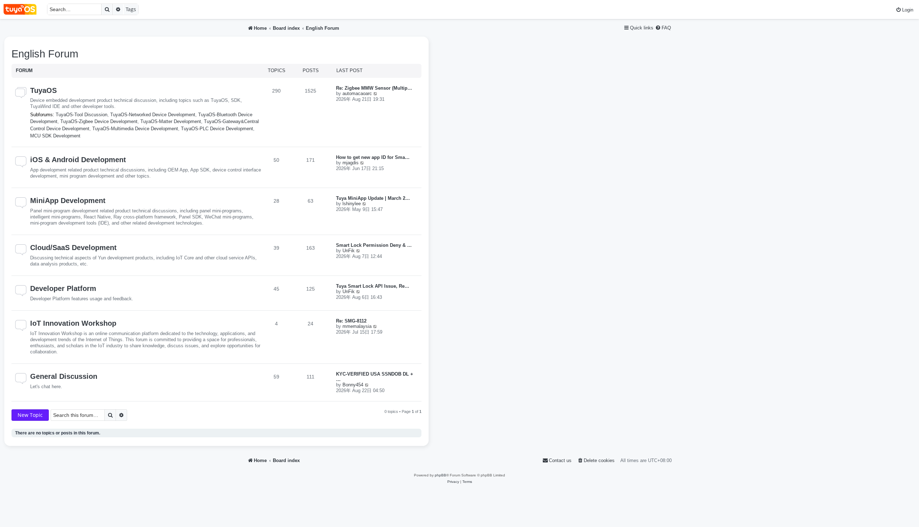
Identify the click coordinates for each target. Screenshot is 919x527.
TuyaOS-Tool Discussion (81, 114)
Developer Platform (63, 288)
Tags (131, 9)
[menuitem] (904, 10)
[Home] (23, 9)
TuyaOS (43, 90)
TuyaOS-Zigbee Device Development (98, 121)
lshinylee (351, 203)
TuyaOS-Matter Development (170, 121)
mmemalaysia (357, 326)
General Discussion (63, 376)
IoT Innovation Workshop (73, 323)
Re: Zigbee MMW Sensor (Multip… (374, 88)
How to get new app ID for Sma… (373, 157)
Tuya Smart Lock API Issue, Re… (372, 286)
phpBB (440, 475)
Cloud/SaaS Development (73, 247)
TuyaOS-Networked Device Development (152, 114)
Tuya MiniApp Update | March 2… (373, 198)
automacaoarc (357, 93)
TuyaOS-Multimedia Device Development (135, 128)
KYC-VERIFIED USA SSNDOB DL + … (374, 376)
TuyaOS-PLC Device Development (217, 128)
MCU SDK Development (55, 135)
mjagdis (350, 162)
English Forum (44, 54)
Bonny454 (352, 384)
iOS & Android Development (78, 160)
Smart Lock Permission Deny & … (374, 245)
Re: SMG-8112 (351, 321)
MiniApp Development (68, 200)
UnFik (348, 250)
